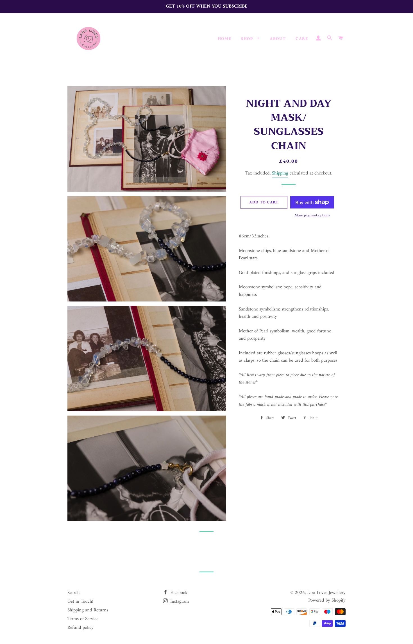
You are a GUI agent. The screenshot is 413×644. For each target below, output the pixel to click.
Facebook (178, 593)
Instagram (179, 601)
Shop (248, 38)
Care (302, 38)
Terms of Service (82, 619)
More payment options (312, 215)
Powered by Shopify (327, 600)
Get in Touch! (80, 601)
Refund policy (80, 627)
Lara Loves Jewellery (326, 593)
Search (73, 593)
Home (225, 38)
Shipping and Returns (87, 610)
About (278, 38)
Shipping (280, 173)
